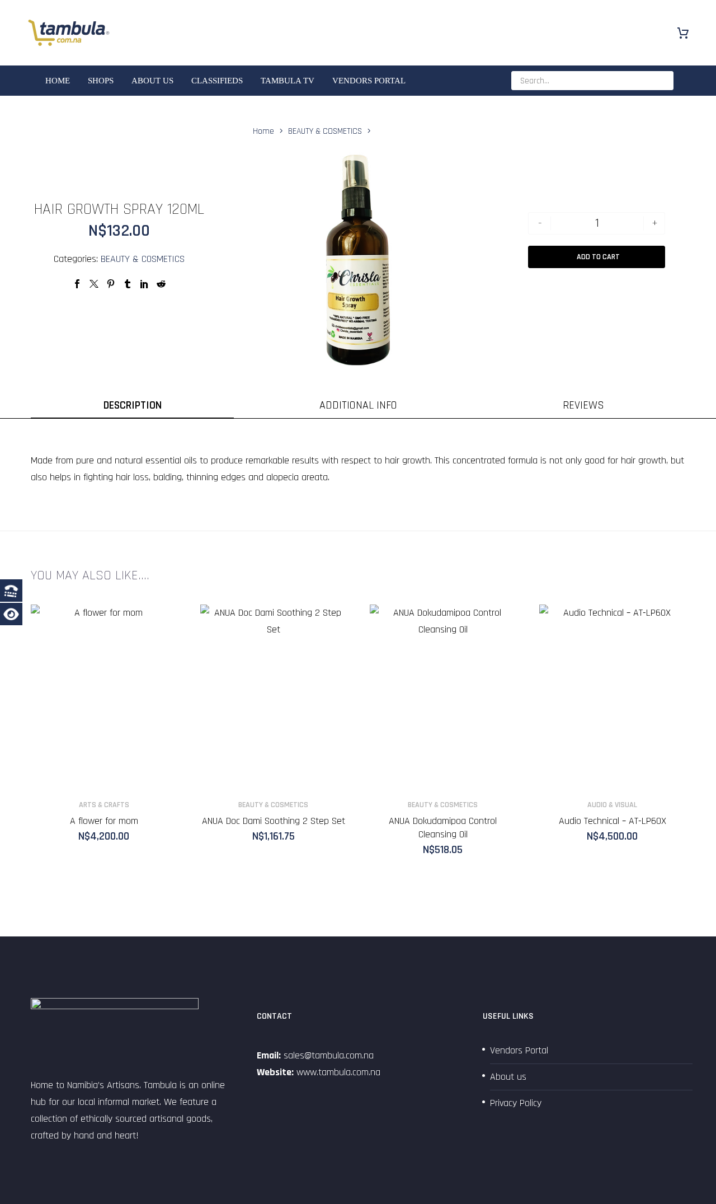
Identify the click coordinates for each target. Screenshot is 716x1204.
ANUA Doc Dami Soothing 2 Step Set (273, 820)
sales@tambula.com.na (327, 1055)
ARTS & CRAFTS (104, 805)
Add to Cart (598, 257)
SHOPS (101, 80)
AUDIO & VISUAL (612, 805)
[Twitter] (94, 283)
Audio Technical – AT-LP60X (612, 820)
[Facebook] (77, 283)
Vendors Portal (369, 80)
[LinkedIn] (144, 283)
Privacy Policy (515, 1103)
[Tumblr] (127, 283)
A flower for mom (104, 820)
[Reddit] (161, 283)
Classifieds (217, 80)
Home (57, 80)
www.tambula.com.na (338, 1072)
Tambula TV (287, 80)
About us (152, 80)
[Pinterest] (110, 283)
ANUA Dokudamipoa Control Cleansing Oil (443, 827)
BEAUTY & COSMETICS (143, 258)
